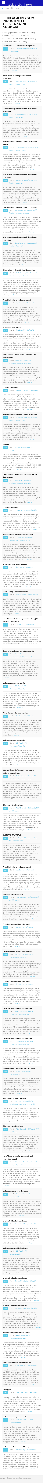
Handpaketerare (29, 624)
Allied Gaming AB (21, 594)
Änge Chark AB (20, 303)
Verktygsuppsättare (15, 1254)
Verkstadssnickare (15, 1197)
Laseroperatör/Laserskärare (18, 957)
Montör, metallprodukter (30, 1224)
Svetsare (12, 450)
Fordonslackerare (15, 1074)
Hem (2, 8)
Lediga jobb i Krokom (21, 4)
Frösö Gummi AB (21, 808)
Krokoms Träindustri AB (23, 1194)
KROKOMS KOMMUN (22, 1392)
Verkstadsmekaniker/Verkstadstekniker (21, 657)
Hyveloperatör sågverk (22, 213)
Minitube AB (19, 624)
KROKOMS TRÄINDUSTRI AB (24, 1420)
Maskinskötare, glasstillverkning (19, 276)
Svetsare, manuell (18, 841)
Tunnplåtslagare (31, 1365)
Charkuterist (30, 303)
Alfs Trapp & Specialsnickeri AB (24, 1101)
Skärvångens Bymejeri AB (22, 1335)
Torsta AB (18, 654)
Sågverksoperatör (21, 84)
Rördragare (33, 1392)
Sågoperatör (19, 117)
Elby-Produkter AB (20, 686)
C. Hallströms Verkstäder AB (24, 537)
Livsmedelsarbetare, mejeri (18, 1338)
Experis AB (18, 360)
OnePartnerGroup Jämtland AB (24, 954)
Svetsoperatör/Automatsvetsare (19, 1014)
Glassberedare (14, 52)
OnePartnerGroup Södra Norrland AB (26, 49)
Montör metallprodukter (31, 390)
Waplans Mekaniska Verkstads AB (26, 776)
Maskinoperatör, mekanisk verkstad (20, 540)
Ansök (5, 49)
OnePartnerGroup (20, 1365)
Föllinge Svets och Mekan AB (23, 447)
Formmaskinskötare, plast (17, 689)
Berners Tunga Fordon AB (23, 1071)
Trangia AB (19, 390)
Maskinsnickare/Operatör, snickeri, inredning (23, 1104)
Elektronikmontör (33, 594)
